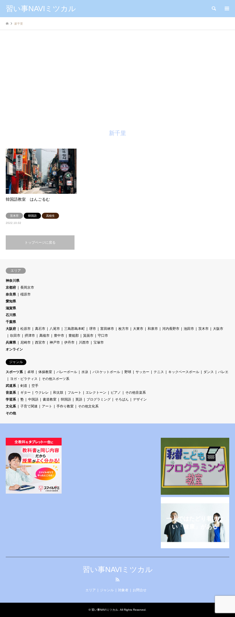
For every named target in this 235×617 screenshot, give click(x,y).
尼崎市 (25, 342)
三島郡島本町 (74, 329)
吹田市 (15, 336)
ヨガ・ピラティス (24, 379)
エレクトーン (96, 393)
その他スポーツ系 (55, 379)
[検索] (213, 8)
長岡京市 (27, 287)
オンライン (14, 349)
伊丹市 (69, 342)
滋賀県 (11, 308)
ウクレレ (42, 393)
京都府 (11, 287)
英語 (78, 399)
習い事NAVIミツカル (118, 569)
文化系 (11, 406)
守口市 (103, 336)
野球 (127, 372)
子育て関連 (29, 406)
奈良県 (11, 294)
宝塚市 (98, 342)
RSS (117, 579)
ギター (25, 393)
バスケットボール (106, 372)
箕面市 (88, 336)
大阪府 (11, 329)
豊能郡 (73, 336)
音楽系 (11, 393)
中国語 (33, 399)
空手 (35, 386)
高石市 (40, 329)
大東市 (138, 329)
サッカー (142, 372)
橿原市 (25, 294)
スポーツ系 (14, 372)
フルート (74, 393)
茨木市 (203, 329)
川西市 (84, 342)
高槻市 (44, 336)
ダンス (208, 372)
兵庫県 (11, 342)
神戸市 (55, 342)
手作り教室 (65, 406)
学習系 (11, 399)
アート (47, 406)
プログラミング (99, 399)
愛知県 (11, 301)
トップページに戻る (40, 243)
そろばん (122, 399)
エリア (90, 590)
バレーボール (66, 372)
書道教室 (49, 399)
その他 (11, 413)
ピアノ (116, 393)
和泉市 (153, 329)
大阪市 (218, 329)
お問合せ (139, 590)
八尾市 (55, 329)
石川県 (11, 315)
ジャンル (107, 590)
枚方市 (123, 329)
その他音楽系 (135, 393)
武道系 (11, 386)
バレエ (223, 372)
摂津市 (30, 336)
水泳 (84, 372)
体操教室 (45, 372)
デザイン (140, 399)
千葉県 (11, 322)
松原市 (25, 329)
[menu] (226, 8)
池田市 (189, 329)
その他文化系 (88, 406)
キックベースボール (183, 372)
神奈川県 (12, 281)
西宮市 (40, 342)
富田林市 (107, 329)
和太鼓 (58, 393)
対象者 (123, 590)
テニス (159, 372)
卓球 (30, 372)
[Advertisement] (117, 84)
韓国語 (66, 399)
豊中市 (59, 336)
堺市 (92, 329)
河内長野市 (170, 329)
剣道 (23, 386)
